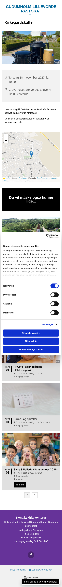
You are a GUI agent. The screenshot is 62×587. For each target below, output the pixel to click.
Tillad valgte (31, 341)
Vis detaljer (47, 324)
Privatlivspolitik (18, 569)
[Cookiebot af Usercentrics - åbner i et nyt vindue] (46, 236)
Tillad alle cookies (31, 333)
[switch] (54, 294)
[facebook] (31, 554)
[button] (30, 15)
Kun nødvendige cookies (31, 349)
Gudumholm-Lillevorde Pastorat (31, 8)
